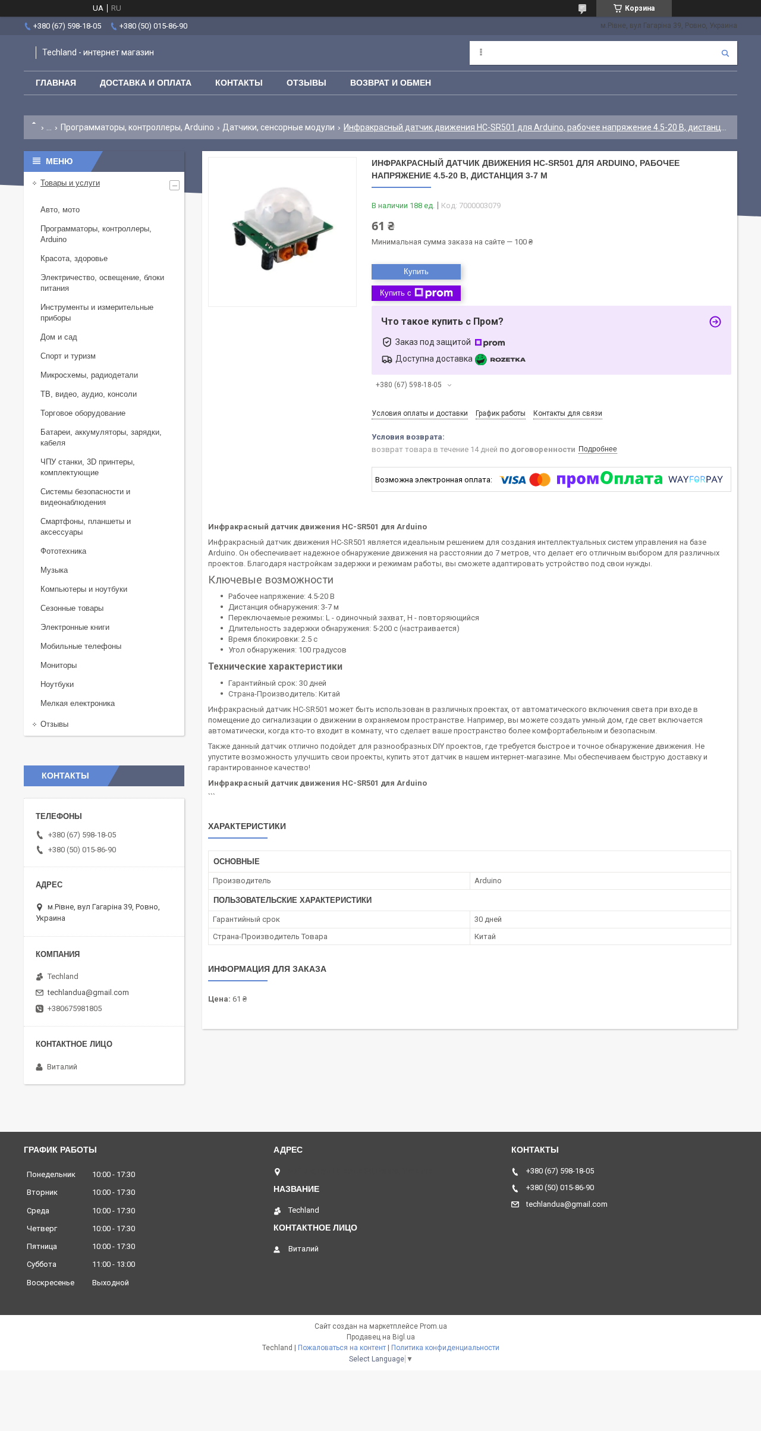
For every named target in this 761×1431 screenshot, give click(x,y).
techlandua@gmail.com (88, 992)
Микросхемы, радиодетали (89, 375)
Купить (416, 271)
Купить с (395, 292)
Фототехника (63, 551)
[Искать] (725, 53)
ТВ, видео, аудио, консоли (88, 394)
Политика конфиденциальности (445, 1348)
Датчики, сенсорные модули (278, 127)
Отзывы (306, 82)
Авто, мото (60, 209)
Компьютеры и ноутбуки (83, 589)
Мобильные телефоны (80, 646)
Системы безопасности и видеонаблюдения (85, 497)
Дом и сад (58, 336)
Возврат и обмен (390, 82)
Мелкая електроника (77, 703)
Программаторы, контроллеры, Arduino (137, 127)
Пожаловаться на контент (342, 1348)
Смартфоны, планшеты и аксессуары (85, 526)
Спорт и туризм (68, 356)
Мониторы (58, 665)
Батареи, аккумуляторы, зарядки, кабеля (101, 437)
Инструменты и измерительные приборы (96, 312)
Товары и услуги (70, 182)
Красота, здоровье (74, 258)
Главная (56, 82)
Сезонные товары (71, 608)
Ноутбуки (57, 684)
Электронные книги (74, 627)
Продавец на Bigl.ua (381, 1337)
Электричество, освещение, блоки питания (102, 283)
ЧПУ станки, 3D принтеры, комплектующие (87, 467)
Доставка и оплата (145, 82)
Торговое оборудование (82, 413)
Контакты (239, 82)
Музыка (54, 570)
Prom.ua (433, 1326)
